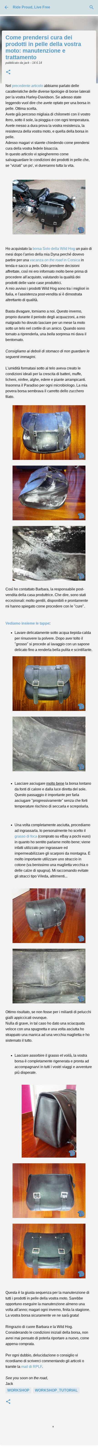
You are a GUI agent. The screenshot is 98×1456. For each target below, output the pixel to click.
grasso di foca (26, 836)
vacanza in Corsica (55, 260)
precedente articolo (27, 86)
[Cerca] (91, 7)
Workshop (18, 1390)
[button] (8, 72)
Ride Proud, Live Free (31, 7)
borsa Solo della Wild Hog (54, 249)
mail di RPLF (31, 1367)
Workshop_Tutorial (56, 1390)
